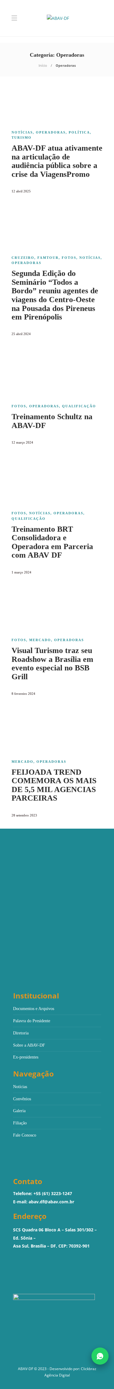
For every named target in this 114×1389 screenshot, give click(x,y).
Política (79, 132)
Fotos (69, 257)
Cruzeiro (23, 257)
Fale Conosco (24, 1135)
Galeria (19, 1111)
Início (43, 65)
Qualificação (79, 406)
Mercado (40, 640)
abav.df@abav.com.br (51, 1202)
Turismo (22, 137)
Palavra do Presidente (31, 1021)
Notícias (22, 132)
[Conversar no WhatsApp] (100, 1356)
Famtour (48, 257)
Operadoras (51, 132)
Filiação (20, 1123)
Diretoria (21, 1033)
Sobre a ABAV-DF (29, 1045)
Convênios (22, 1099)
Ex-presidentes (25, 1057)
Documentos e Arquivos (33, 1008)
